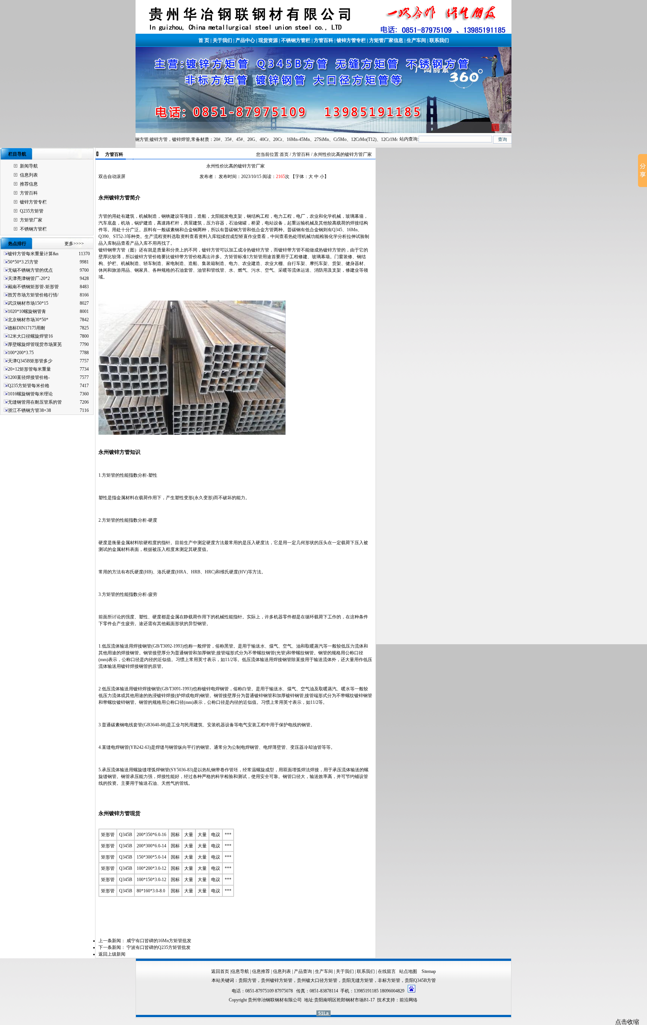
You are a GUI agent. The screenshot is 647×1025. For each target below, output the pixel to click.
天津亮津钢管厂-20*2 (29, 278)
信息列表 (29, 175)
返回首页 (220, 971)
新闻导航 (29, 166)
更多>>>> (74, 243)
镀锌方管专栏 (351, 40)
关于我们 (222, 40)
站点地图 (408, 971)
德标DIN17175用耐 (26, 328)
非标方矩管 (389, 980)
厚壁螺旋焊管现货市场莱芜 (35, 344)
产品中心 (245, 40)
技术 (381, 1000)
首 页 (203, 40)
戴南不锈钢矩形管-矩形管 (33, 286)
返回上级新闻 (111, 954)
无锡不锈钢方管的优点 (30, 270)
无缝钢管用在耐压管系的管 (35, 402)
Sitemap (429, 971)
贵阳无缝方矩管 (357, 980)
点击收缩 (627, 1022)
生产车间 (416, 40)
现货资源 (268, 40)
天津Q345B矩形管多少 (30, 361)
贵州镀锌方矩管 (276, 980)
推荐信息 (29, 184)
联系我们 (439, 40)
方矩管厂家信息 (386, 40)
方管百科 (323, 40)
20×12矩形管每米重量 (29, 369)
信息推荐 (261, 971)
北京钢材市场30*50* (28, 319)
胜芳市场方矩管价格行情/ (33, 295)
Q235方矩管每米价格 (28, 385)
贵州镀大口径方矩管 (317, 980)
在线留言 (387, 971)
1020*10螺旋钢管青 (27, 311)
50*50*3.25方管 (23, 262)
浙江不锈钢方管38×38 (29, 410)
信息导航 (240, 971)
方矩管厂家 (31, 220)
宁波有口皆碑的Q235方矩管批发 (159, 947)
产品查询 (303, 971)
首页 (284, 154)
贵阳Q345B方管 (420, 980)
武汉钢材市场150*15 (28, 303)
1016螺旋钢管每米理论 (30, 394)
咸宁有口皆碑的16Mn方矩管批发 (159, 940)
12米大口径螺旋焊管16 (30, 336)
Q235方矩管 (31, 211)
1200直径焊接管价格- (29, 377)
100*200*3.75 (21, 352)
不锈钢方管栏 (295, 40)
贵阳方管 (247, 980)
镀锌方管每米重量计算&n (33, 253)
